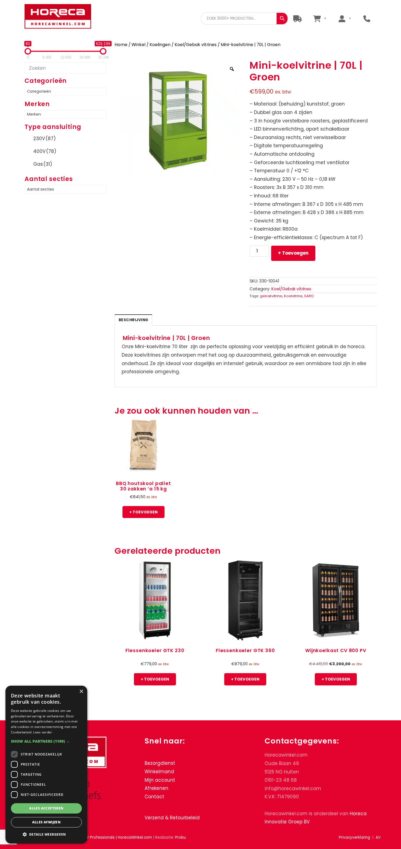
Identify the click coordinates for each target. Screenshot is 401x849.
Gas (42, 164)
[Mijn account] (344, 18)
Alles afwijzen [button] (46, 822)
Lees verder (42, 732)
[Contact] (366, 18)
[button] (46, 741)
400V (44, 151)
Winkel (138, 44)
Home (121, 44)
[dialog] (46, 765)
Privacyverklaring (354, 837)
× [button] (81, 692)
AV (378, 837)
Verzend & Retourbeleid (172, 817)
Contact (154, 796)
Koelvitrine (293, 296)
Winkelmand (159, 771)
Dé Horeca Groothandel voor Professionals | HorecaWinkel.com (62, 17)
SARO (309, 296)
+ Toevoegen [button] (143, 512)
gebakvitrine (271, 296)
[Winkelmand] (319, 18)
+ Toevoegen (293, 253)
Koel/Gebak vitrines (196, 44)
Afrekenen (156, 788)
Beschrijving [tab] (133, 320)
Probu (180, 837)
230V (44, 138)
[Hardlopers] (297, 18)
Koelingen (159, 44)
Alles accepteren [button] (46, 808)
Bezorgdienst (160, 763)
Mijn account (160, 780)
